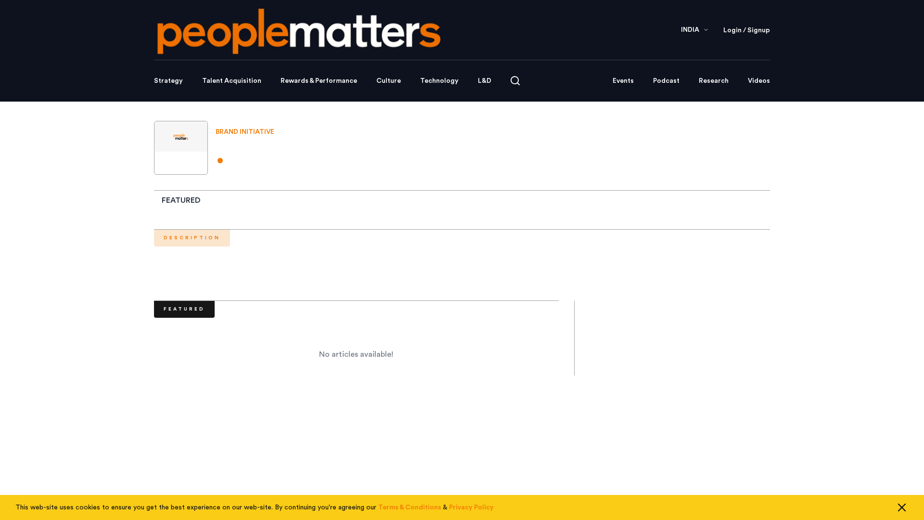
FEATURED (181, 200)
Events (623, 81)
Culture (388, 81)
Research (714, 81)
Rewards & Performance (319, 81)
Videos (759, 81)
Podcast (666, 81)
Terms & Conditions (409, 507)
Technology (439, 81)
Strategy (168, 81)
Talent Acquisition (231, 81)
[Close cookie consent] (902, 507)
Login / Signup (746, 30)
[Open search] (515, 80)
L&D (484, 81)
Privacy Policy (471, 507)
